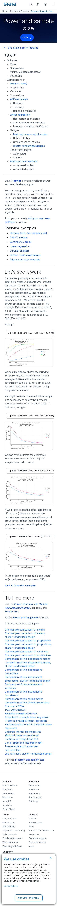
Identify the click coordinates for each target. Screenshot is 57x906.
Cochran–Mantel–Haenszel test (23, 731)
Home (5, 11)
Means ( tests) (18, 83)
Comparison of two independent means (27, 658)
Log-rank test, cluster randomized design (28, 753)
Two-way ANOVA (15, 709)
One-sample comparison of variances (26, 651)
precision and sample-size (29, 759)
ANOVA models (19, 99)
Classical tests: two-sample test (28, 233)
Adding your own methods (25, 259)
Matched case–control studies (30, 134)
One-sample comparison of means (25, 629)
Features (25, 11)
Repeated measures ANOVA (21, 713)
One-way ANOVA (15, 706)
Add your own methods (23, 161)
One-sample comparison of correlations (28, 655)
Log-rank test (12, 749)
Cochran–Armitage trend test (21, 739)
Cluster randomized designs (29, 145)
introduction (11, 611)
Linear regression (20, 114)
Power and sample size (26, 617)
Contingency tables (21, 241)
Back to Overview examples (20, 585)
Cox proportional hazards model (23, 742)
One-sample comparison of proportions (28, 640)
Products (14, 11)
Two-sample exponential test (21, 746)
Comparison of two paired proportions (27, 702)
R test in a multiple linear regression (26, 720)
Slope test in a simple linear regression (27, 717)
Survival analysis (19, 250)
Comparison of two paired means (24, 698)
